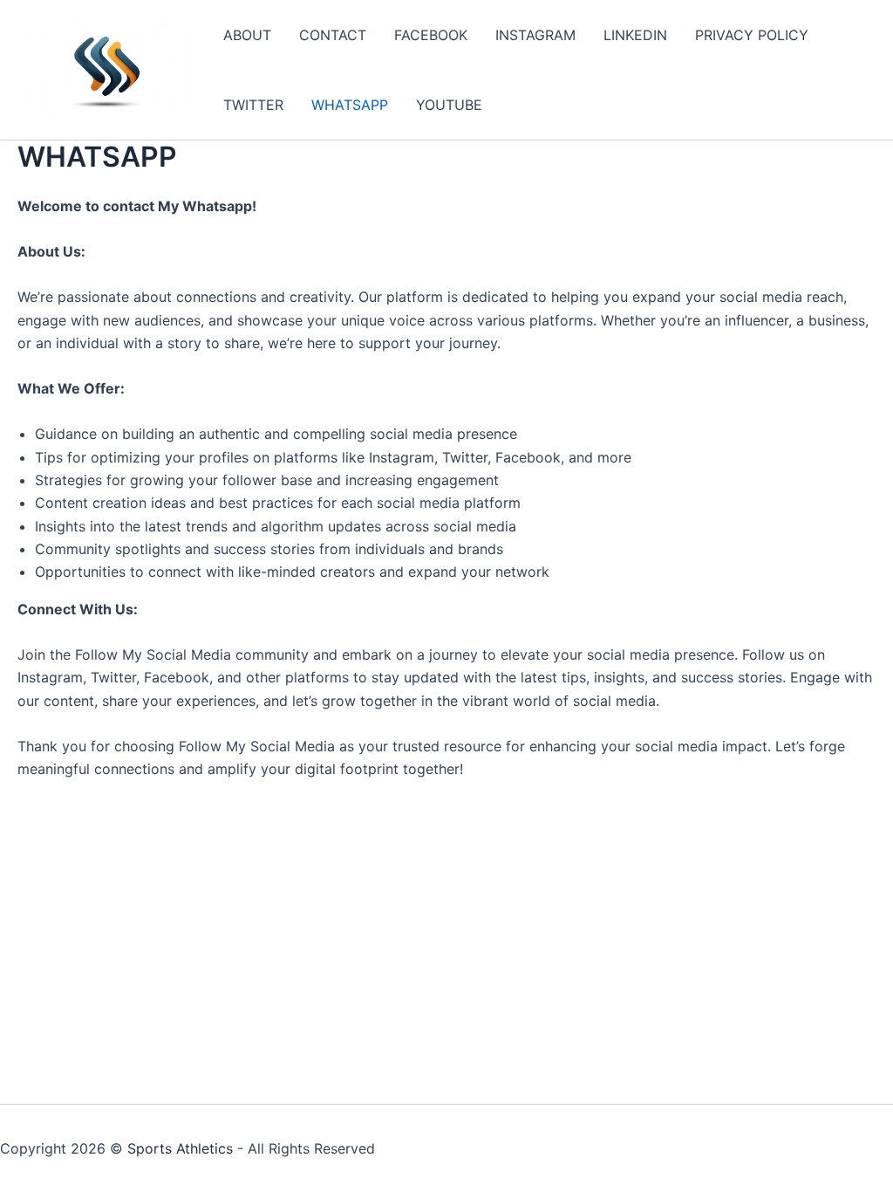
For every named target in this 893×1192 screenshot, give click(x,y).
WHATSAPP (349, 104)
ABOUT (247, 35)
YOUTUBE (449, 104)
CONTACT (332, 35)
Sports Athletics (180, 1148)
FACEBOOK (430, 35)
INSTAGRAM (535, 35)
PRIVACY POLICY (751, 35)
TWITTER (253, 104)
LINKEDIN (635, 35)
